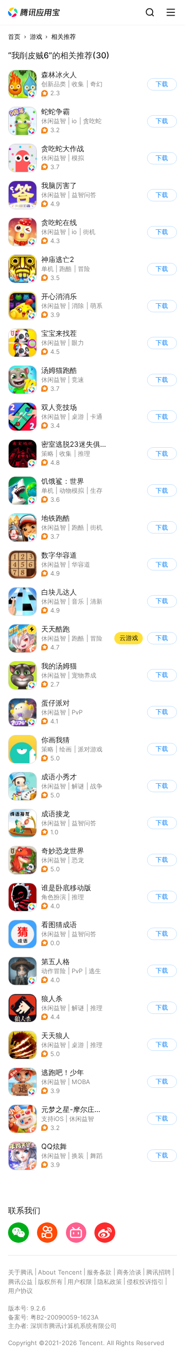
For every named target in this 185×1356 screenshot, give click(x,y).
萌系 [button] (96, 305)
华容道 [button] (81, 564)
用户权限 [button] (79, 1281)
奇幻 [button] (96, 84)
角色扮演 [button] (53, 897)
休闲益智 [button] (53, 121)
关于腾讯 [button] (20, 1272)
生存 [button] (96, 490)
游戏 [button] (36, 36)
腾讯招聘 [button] (158, 1272)
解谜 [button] (78, 786)
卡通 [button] (96, 416)
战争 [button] (96, 786)
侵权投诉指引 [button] (145, 1281)
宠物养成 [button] (84, 675)
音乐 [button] (78, 601)
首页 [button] (14, 36)
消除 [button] (78, 305)
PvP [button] (77, 712)
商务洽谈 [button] (129, 1272)
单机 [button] (47, 268)
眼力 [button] (78, 342)
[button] (34, 13)
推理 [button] (84, 453)
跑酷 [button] (65, 268)
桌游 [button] (78, 416)
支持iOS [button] (52, 1118)
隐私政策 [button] (109, 1281)
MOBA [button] (81, 1081)
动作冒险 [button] (53, 971)
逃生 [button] (95, 971)
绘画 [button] (65, 749)
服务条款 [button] (99, 1272)
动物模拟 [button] (71, 490)
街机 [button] (89, 231)
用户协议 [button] (20, 1290)
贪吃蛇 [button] (92, 121)
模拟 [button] (78, 158)
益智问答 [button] (84, 195)
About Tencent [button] (60, 1272)
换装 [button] (78, 1155)
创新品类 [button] (53, 84)
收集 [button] (78, 84)
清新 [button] (96, 601)
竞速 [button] (78, 379)
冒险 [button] (84, 268)
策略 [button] (47, 453)
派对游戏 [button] (90, 749)
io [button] (74, 121)
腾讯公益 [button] (20, 1281)
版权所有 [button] (50, 1281)
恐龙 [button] (78, 860)
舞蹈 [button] (96, 1155)
